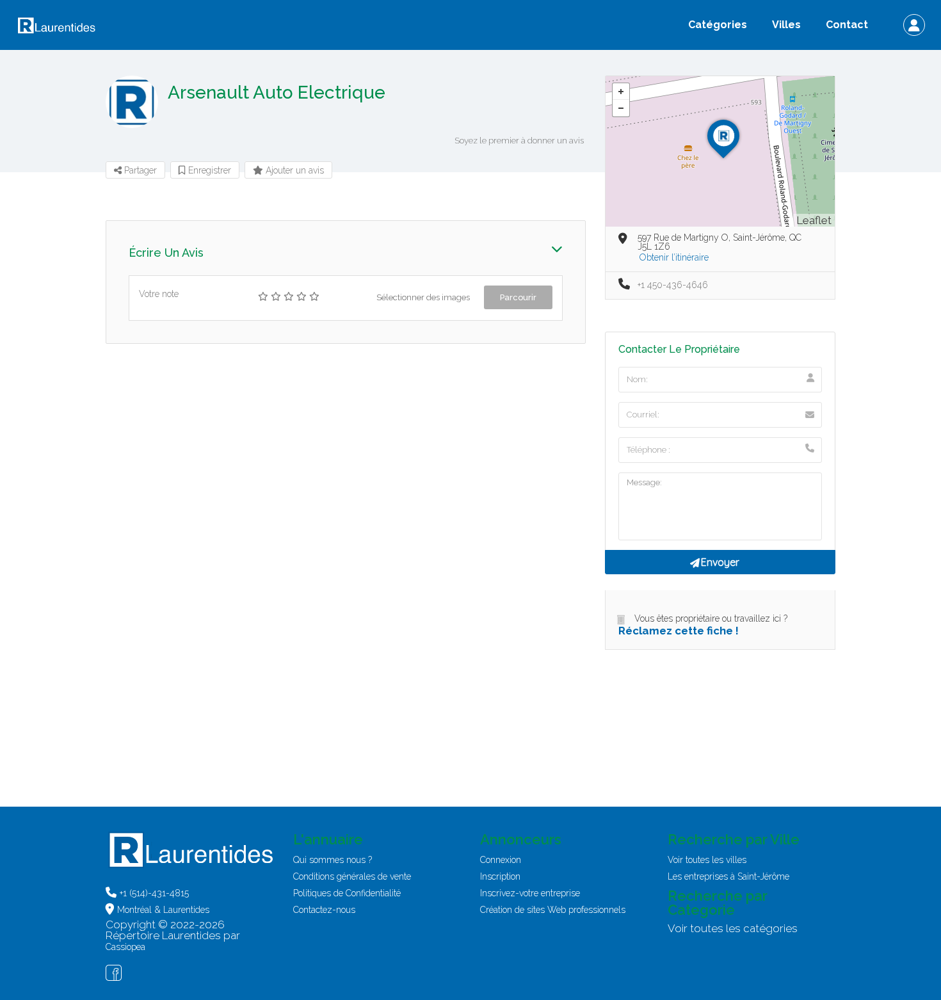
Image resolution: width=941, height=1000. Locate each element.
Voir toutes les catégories (733, 928)
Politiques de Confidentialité (347, 893)
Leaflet (814, 220)
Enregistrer (208, 170)
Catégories (717, 25)
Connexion (500, 860)
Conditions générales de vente (352, 876)
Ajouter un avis (293, 170)
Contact (847, 25)
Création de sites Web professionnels (552, 910)
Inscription (500, 876)
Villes (786, 25)
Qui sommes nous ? (332, 860)
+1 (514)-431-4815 (154, 893)
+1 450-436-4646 (673, 285)
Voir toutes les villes (707, 860)
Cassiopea (125, 947)
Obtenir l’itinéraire (674, 257)
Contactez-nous (324, 910)
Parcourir (518, 297)
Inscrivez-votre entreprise (530, 893)
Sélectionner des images (423, 297)
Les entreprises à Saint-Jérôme (728, 876)
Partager (139, 170)
